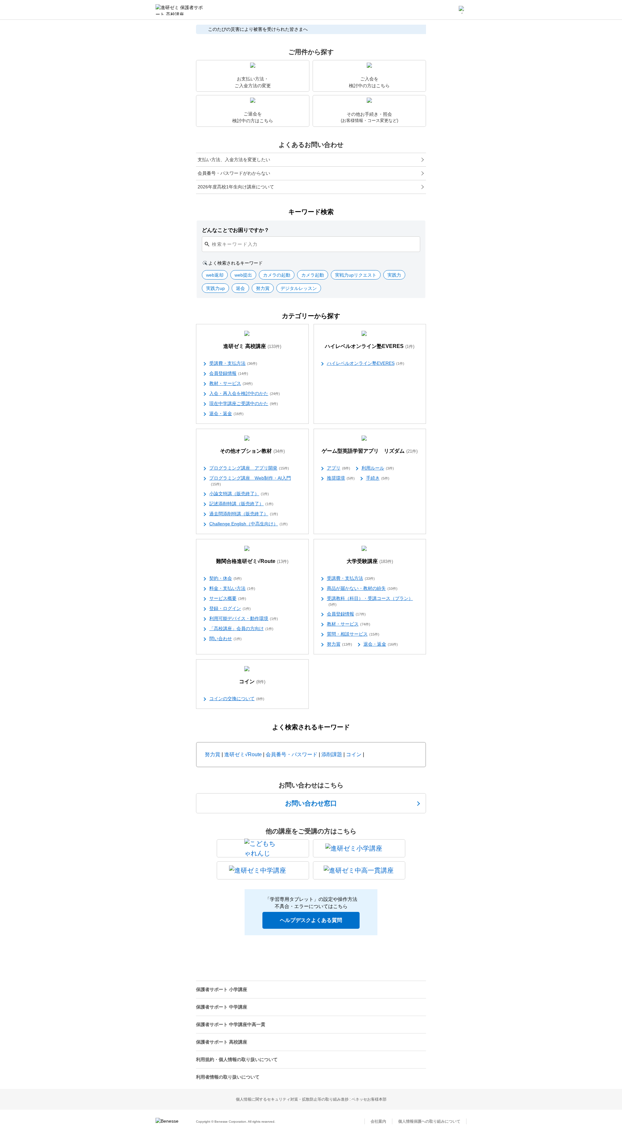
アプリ (338, 468)
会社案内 (378, 1121)
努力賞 (339, 644)
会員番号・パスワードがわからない (234, 173)
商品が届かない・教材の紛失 (362, 588)
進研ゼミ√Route (243, 754)
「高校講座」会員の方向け (241, 628)
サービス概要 (227, 598)
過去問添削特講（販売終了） (243, 513)
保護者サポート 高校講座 (221, 1042)
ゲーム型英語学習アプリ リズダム (370, 451)
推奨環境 (341, 478)
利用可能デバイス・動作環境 (243, 618)
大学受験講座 (370, 561)
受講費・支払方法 (233, 363)
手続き (377, 478)
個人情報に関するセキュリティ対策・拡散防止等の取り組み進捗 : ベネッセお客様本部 (311, 1099)
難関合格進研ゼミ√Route (252, 561)
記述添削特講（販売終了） (241, 503)
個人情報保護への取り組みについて (429, 1121)
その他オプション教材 (252, 451)
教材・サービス (231, 383)
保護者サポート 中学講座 (221, 1007)
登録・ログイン (230, 608)
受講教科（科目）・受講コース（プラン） (370, 601)
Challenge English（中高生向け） (248, 523)
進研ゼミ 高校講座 (252, 346)
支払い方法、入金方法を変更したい (234, 159)
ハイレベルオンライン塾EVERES (369, 346)
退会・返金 (226, 413)
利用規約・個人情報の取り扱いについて (237, 1059)
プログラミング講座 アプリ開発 (249, 468)
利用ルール (378, 468)
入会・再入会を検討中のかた (244, 393)
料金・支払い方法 (232, 588)
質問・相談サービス (353, 634)
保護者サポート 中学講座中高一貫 (230, 1024)
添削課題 (331, 754)
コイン (252, 681)
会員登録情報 (228, 373)
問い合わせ (225, 638)
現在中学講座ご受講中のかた (243, 403)
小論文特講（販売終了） (239, 493)
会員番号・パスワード (291, 754)
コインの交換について (236, 698)
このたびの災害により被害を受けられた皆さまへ (258, 29)
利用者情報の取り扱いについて (227, 1077)
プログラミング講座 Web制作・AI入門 (250, 480)
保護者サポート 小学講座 (221, 989)
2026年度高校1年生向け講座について (236, 186)
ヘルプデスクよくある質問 (311, 920)
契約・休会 (225, 578)
